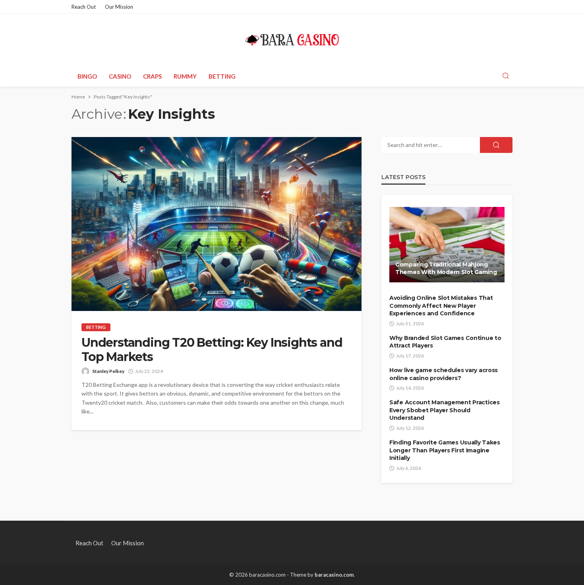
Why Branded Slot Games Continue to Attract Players (445, 341)
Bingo (87, 76)
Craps (152, 76)
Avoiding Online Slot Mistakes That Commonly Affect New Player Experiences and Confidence (441, 305)
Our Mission (119, 7)
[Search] (505, 76)
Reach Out (84, 7)
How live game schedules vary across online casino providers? (443, 374)
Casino (120, 76)
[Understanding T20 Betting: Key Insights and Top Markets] (217, 224)
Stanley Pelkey (108, 371)
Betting (222, 76)
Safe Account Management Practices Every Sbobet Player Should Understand (444, 410)
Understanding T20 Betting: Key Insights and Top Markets (211, 350)
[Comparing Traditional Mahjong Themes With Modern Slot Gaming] (447, 244)
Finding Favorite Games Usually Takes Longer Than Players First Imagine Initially (444, 450)
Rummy (185, 76)
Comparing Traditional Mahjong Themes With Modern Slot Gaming (446, 268)
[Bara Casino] (292, 40)
